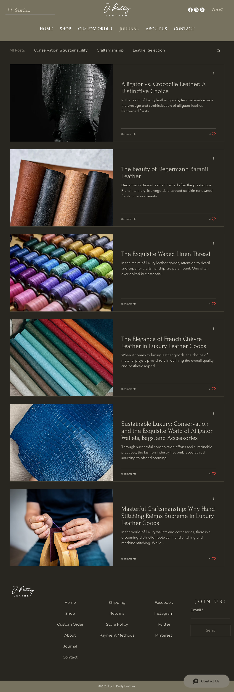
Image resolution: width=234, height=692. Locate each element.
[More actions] (215, 73)
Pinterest (163, 635)
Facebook (164, 602)
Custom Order (70, 624)
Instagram (163, 613)
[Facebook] (190, 10)
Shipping (117, 602)
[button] (218, 10)
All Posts (17, 50)
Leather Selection (149, 50)
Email (196, 610)
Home (70, 602)
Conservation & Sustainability (61, 50)
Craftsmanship (110, 50)
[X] (202, 10)
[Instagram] (196, 10)
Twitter (163, 624)
